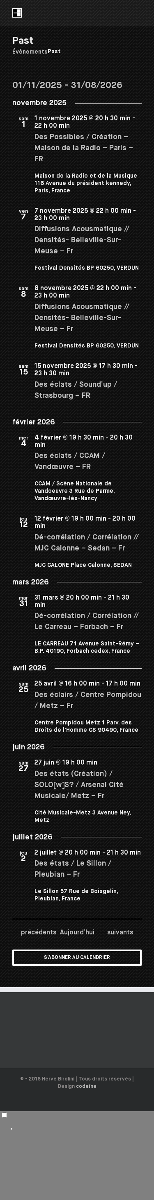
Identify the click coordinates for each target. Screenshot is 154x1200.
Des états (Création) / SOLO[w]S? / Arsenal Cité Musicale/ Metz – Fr (79, 785)
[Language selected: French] (77, 1121)
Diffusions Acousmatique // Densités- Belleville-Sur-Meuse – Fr (81, 240)
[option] (85, 1128)
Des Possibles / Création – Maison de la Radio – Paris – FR (83, 148)
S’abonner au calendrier (77, 957)
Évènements (30, 52)
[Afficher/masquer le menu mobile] (138, 12)
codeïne (86, 1086)
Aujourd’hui (77, 932)
